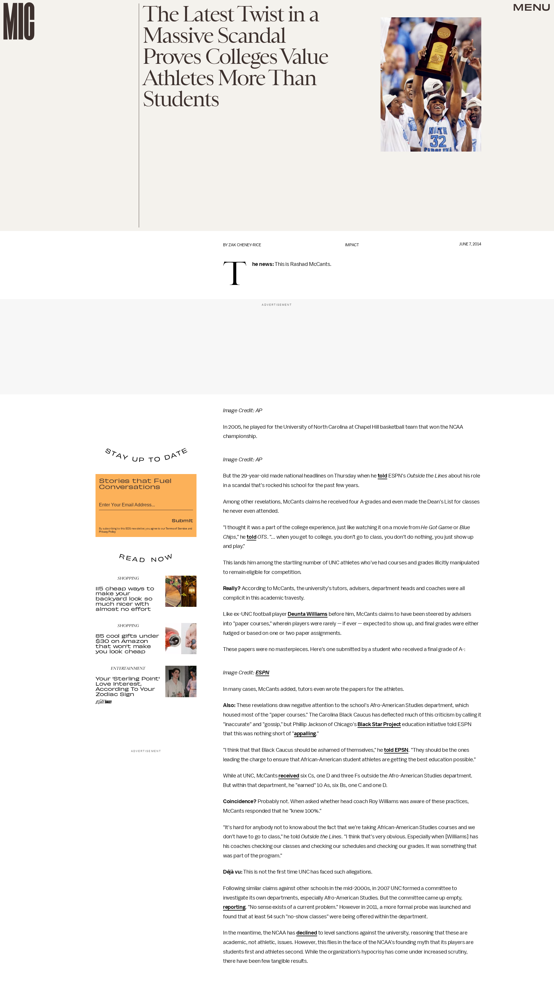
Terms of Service (176, 528)
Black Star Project (379, 724)
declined (306, 933)
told (382, 476)
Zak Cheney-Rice (245, 245)
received (288, 776)
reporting (234, 907)
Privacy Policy (107, 531)
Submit (182, 520)
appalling (305, 733)
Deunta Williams (307, 614)
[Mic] (18, 21)
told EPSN (396, 750)
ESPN (262, 673)
